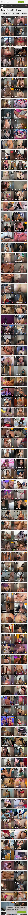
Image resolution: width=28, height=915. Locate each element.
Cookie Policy (16, 909)
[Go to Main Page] (8, 2)
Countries (17, 13)
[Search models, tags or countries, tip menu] (26, 6)
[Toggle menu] (1, 2)
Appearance (7, 13)
